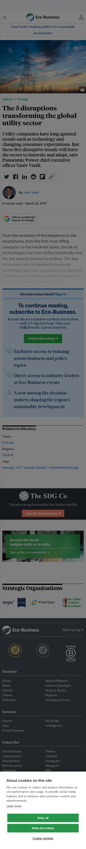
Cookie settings (43, 838)
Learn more (13, 806)
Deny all (43, 818)
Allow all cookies (43, 828)
